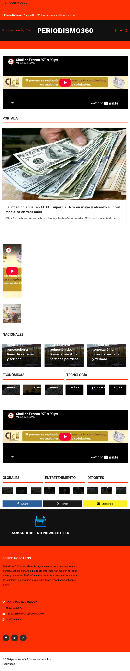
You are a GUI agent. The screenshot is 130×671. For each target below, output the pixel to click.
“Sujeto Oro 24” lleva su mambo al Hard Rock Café (50, 15)
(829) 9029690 (14, 607)
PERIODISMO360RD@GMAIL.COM (25, 613)
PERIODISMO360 (65, 31)
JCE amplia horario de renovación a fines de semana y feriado (20, 349)
